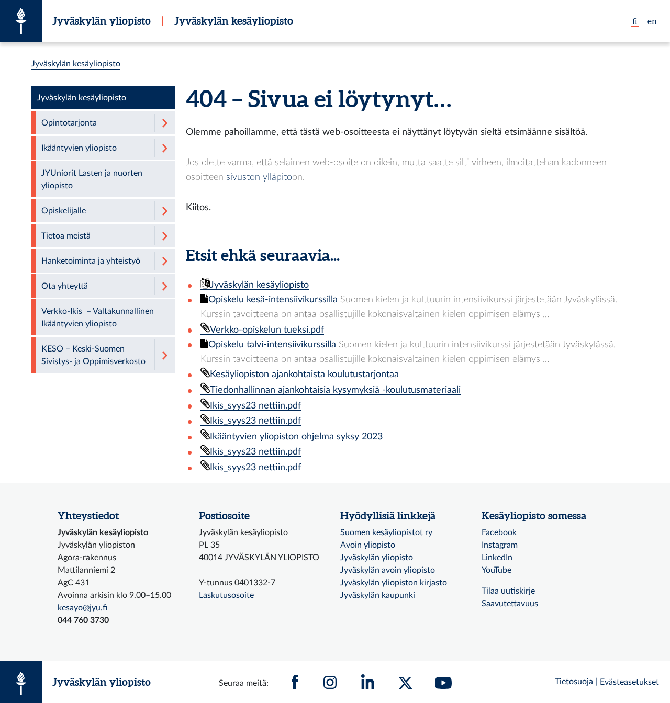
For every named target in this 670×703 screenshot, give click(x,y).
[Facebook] (295, 682)
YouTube (496, 570)
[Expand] (164, 122)
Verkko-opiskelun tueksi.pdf (267, 329)
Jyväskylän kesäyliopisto (233, 21)
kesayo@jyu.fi (82, 608)
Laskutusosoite (226, 595)
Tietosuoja (574, 681)
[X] (405, 682)
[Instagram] (330, 682)
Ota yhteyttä (64, 286)
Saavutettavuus (510, 603)
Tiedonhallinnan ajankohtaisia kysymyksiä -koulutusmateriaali (335, 389)
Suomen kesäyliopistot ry (386, 532)
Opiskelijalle (63, 211)
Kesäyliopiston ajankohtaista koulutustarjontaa (304, 374)
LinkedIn (497, 557)
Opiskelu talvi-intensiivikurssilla (272, 344)
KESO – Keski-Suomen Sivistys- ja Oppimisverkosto (93, 355)
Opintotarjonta (69, 123)
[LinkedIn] (368, 682)
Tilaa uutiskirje (508, 591)
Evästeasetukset (629, 682)
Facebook (499, 532)
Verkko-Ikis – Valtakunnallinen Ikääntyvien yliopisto (97, 317)
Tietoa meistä (66, 236)
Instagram (500, 545)
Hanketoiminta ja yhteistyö (90, 261)
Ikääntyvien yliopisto (79, 148)
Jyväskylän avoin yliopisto (387, 570)
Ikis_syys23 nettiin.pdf (255, 405)
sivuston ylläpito (259, 177)
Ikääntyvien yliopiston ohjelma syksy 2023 (296, 436)
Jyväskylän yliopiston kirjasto (393, 583)
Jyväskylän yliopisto (101, 21)
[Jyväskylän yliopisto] (21, 21)
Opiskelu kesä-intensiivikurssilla (273, 299)
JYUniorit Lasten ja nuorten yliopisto (91, 179)
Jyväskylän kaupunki (377, 595)
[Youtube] (443, 682)
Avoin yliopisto (367, 545)
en (652, 21)
